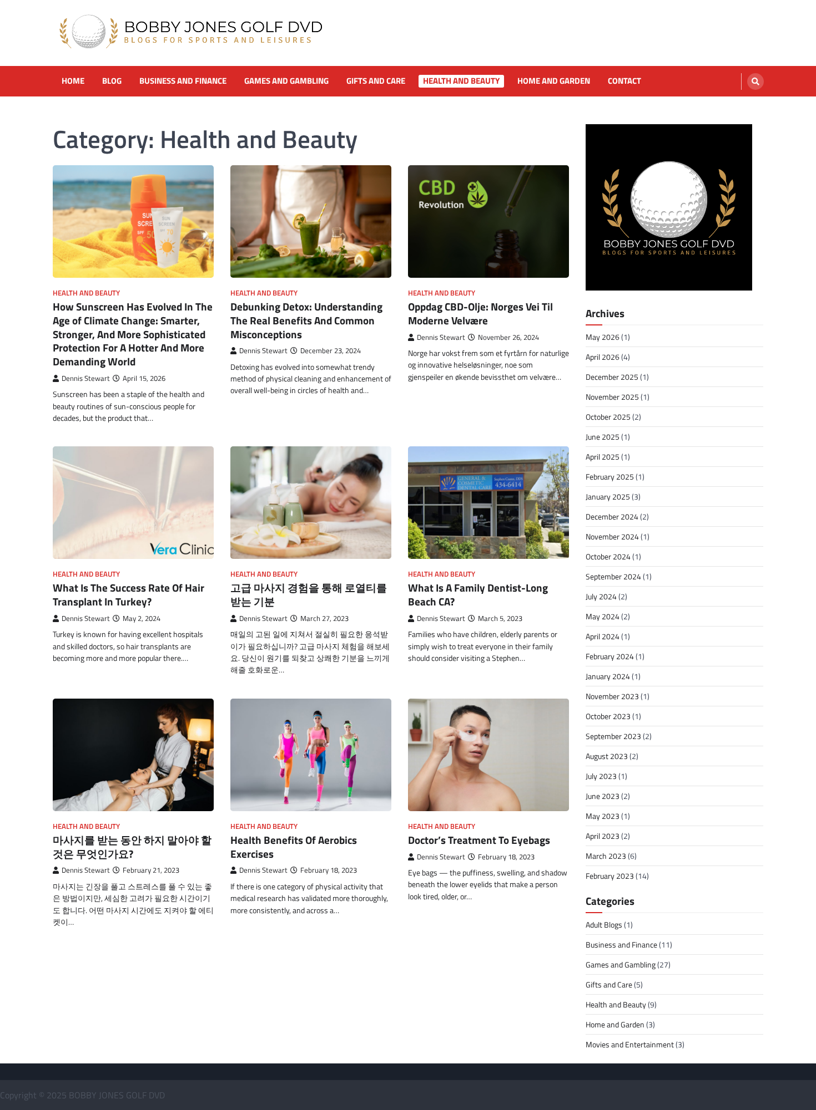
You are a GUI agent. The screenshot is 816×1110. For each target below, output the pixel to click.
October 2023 (608, 716)
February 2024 (610, 656)
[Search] (755, 81)
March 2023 (606, 856)
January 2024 (608, 676)
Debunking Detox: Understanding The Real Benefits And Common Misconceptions (306, 320)
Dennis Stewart (86, 378)
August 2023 (607, 756)
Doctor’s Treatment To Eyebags (479, 840)
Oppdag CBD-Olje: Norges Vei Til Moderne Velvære (480, 313)
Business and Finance (182, 81)
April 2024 (602, 636)
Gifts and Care (375, 81)
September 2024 (613, 576)
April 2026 (602, 357)
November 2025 (612, 397)
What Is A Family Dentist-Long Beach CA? (478, 594)
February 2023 (610, 876)
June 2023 (602, 796)
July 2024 (601, 596)
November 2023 (612, 696)
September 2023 (613, 736)
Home (73, 81)
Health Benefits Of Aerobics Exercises (293, 847)
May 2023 (602, 816)
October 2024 (608, 556)
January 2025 (608, 496)
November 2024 (612, 536)
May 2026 (602, 337)
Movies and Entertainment (630, 1044)
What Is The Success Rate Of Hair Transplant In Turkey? (128, 594)
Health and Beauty (461, 81)
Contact (624, 81)
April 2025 (602, 456)
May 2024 (602, 616)
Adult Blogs (604, 924)
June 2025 (602, 436)
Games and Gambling (286, 81)
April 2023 (602, 836)
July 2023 (601, 776)
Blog (112, 81)
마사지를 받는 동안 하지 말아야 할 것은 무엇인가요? (132, 847)
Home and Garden (553, 81)
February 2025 (610, 476)
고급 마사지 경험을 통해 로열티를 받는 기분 (308, 594)
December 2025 (612, 377)
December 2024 (612, 516)
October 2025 (608, 416)
